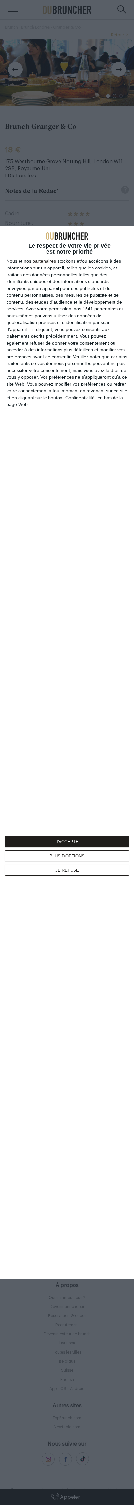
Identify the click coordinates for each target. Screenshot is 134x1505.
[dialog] (67, 752)
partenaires (44, 261)
